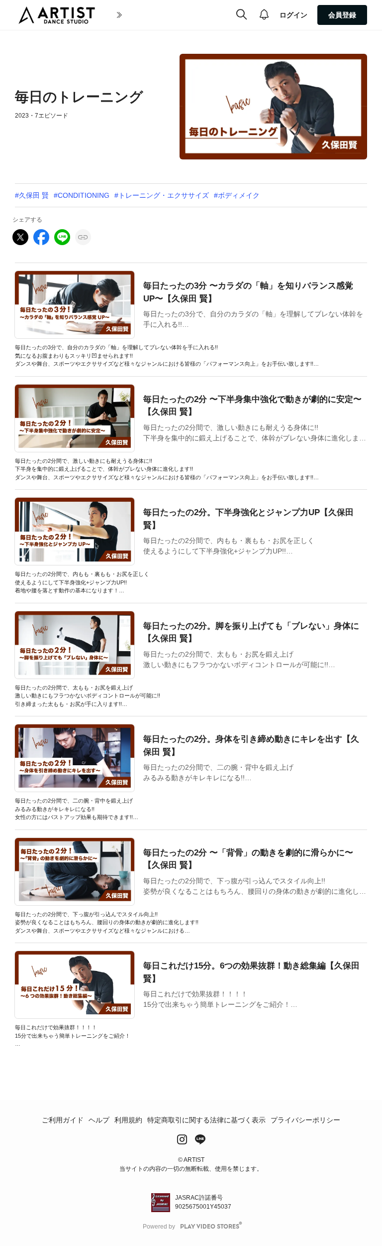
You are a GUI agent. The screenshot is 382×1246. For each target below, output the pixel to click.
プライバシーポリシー (305, 1120)
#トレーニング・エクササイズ (161, 195)
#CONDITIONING (81, 195)
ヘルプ (99, 1120)
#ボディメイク (237, 195)
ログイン (293, 14)
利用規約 (128, 1120)
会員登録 (342, 15)
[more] (119, 15)
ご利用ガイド (63, 1120)
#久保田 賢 (32, 195)
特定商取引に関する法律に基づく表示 (206, 1120)
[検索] (241, 15)
